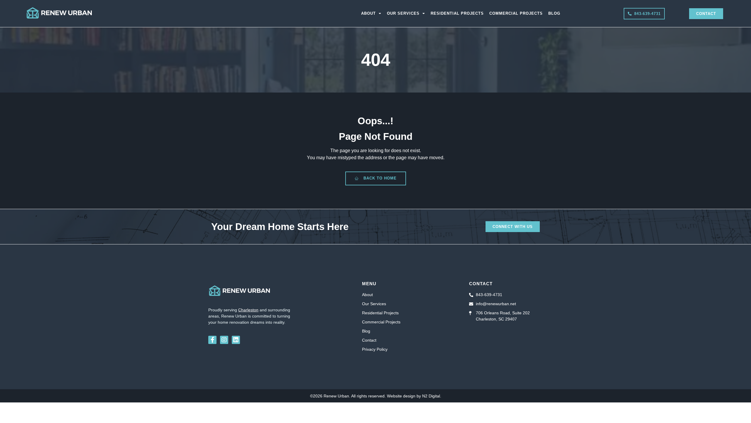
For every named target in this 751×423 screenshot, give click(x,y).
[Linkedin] (236, 340)
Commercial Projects (516, 13)
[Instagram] (224, 340)
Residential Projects (457, 13)
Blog (554, 13)
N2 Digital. (431, 396)
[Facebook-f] (212, 340)
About (368, 13)
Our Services (403, 13)
